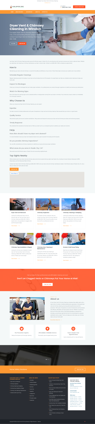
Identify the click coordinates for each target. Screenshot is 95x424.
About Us (37, 11)
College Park (32, 393)
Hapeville (31, 391)
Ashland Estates (33, 382)
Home (12, 11)
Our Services (29, 11)
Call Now (13, 43)
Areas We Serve (19, 11)
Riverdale (32, 380)
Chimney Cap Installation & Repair (17, 388)
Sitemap (39, 421)
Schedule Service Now (79, 6)
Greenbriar (32, 400)
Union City (32, 389)
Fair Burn (32, 386)
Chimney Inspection (14, 383)
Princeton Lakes (33, 398)
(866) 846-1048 (66, 7)
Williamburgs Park (33, 384)
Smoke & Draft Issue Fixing (15, 392)
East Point (32, 395)
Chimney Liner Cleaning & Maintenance (18, 390)
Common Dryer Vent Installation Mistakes (57, 403)
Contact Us (47, 2)
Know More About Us (55, 320)
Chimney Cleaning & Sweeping (16, 386)
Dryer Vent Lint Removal (15, 381)
